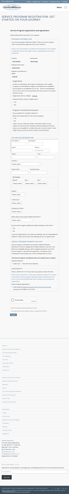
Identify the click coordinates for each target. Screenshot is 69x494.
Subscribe (7, 477)
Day (26, 180)
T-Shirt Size (15, 200)
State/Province (34, 169)
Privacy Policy (6, 416)
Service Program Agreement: (20, 284)
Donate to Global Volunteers (10, 381)
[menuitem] (29, 1)
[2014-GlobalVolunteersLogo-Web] (12, 7)
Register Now (36, 1)
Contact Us (45, 1)
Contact (4, 413)
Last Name (31, 141)
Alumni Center (6, 398)
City (39, 154)
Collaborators (6, 366)
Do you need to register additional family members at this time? (32, 225)
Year (38, 180)
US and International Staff (9, 352)
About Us (4, 346)
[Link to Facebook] (52, 488)
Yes (15, 102)
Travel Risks (5, 423)
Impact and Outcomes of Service (11, 377)
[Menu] (65, 7)
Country (14, 58)
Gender (14, 191)
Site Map (4, 427)
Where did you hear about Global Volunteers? (26, 217)
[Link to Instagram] (60, 488)
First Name (15, 141)
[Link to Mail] (66, 488)
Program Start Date (18, 65)
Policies (4, 388)
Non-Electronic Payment (30, 264)
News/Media (5, 409)
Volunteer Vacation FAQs (9, 402)
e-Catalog (64, 1)
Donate (29, 1)
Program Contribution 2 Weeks (19, 72)
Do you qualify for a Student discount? (25, 113)
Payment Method (17, 261)
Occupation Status (17, 208)
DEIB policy (5, 384)
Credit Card (16, 264)
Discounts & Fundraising (8, 395)
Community (33, 58)
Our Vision (5, 359)
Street (13, 154)
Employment (5, 434)
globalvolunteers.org (8, 452)
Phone (37, 147)
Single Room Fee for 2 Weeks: (22, 96)
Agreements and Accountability (10, 420)
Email (13, 147)
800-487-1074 (9, 1)
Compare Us (5, 370)
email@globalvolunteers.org (10, 454)
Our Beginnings (6, 356)
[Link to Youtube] (58, 488)
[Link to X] (55, 488)
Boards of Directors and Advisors (11, 349)
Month (15, 180)
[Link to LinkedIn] (63, 488)
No (15, 105)
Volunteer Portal (55, 1)
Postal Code (15, 169)
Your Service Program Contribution (11, 391)
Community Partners (7, 363)
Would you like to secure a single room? (25, 99)
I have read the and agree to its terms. (32, 288)
